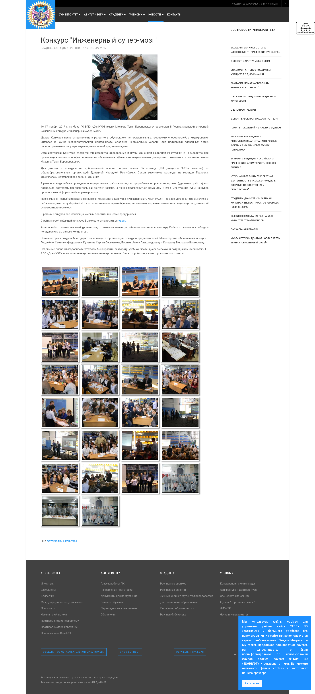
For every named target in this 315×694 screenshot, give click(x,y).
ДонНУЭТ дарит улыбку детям (250, 61)
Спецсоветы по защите (235, 596)
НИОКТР (225, 608)
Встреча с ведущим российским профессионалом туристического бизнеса (253, 163)
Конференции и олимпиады (237, 583)
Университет (69, 14)
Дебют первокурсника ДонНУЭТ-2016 (254, 118)
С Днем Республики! (243, 109)
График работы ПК (113, 583)
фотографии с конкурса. (62, 541)
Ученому (136, 14)
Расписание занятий (173, 589)
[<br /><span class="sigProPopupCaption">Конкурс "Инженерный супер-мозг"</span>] (60, 281)
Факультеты (48, 589)
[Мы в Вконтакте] (235, 654)
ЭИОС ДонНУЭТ (130, 652)
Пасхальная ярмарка (244, 229)
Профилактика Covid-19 (56, 633)
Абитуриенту (94, 14)
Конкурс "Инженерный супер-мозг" (99, 40)
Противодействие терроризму (60, 620)
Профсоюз (48, 608)
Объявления (108, 614)
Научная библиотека (54, 614)
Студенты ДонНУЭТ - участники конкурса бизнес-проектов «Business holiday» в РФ (255, 202)
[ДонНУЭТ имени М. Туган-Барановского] (40, 14)
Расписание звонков (173, 583)
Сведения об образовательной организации (74, 652)
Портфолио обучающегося (177, 608)
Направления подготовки (117, 589)
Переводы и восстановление (119, 608)
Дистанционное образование (179, 602)
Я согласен (252, 683)
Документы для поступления (119, 596)
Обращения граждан (190, 652)
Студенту (116, 14)
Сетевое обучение (112, 602)
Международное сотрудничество (62, 602)
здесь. (122, 220)
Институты (47, 583)
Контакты (174, 14)
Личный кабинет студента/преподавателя (186, 596)
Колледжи (47, 596)
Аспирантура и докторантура (238, 589)
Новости (155, 14)
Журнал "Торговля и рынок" (237, 602)
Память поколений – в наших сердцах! (256, 127)
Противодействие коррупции (59, 627)
